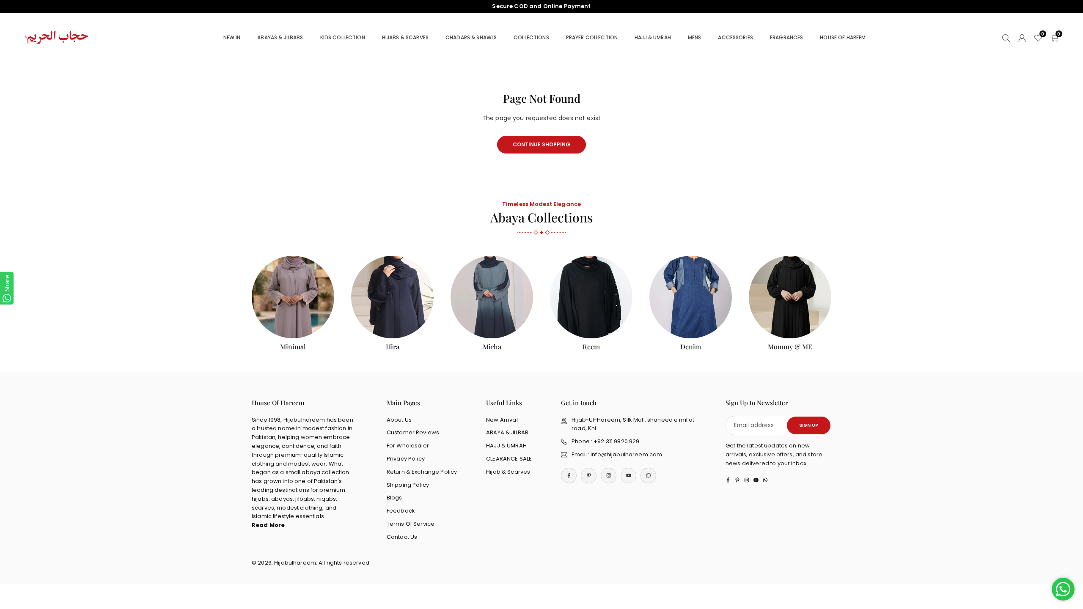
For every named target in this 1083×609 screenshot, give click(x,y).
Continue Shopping (541, 144)
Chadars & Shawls (471, 37)
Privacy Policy (406, 459)
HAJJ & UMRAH (506, 446)
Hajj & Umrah (653, 37)
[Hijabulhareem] (57, 37)
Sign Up (808, 425)
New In (232, 37)
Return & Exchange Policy (422, 472)
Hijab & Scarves (508, 472)
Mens (694, 37)
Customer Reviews (413, 432)
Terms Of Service (410, 524)
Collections (531, 37)
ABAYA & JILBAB (507, 432)
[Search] (1006, 37)
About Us (399, 420)
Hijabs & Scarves (405, 37)
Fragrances (786, 37)
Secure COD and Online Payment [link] (541, 6)
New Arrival (502, 420)
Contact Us (402, 537)
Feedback (401, 511)
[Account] (1022, 37)
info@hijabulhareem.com (626, 454)
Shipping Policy (408, 485)
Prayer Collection (592, 37)
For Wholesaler (408, 446)
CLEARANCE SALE (509, 459)
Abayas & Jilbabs (280, 37)
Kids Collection (342, 37)
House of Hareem (843, 37)
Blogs (394, 498)
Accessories (735, 37)
